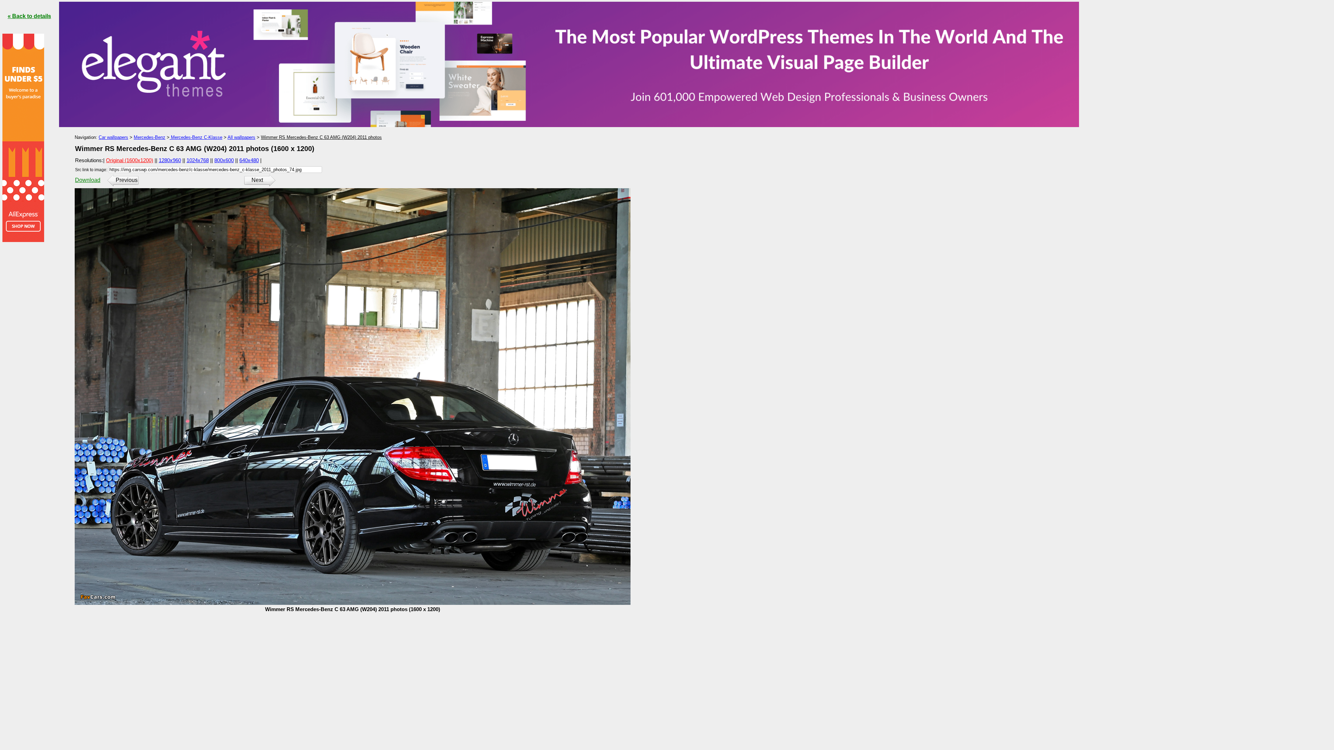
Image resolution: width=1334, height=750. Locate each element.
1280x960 (170, 160)
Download (87, 180)
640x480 (249, 160)
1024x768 (198, 160)
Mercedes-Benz (149, 137)
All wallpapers (241, 137)
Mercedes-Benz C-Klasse (196, 137)
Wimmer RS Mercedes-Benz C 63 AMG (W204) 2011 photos (321, 137)
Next (257, 180)
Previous (127, 180)
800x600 (224, 160)
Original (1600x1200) (129, 160)
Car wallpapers (113, 137)
